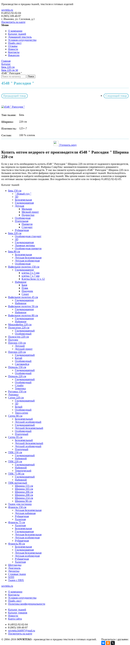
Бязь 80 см (14, 251)
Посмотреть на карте (13, 22)
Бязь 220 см (14, 233)
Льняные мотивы (25, 245)
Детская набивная (25, 513)
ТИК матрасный (17, 482)
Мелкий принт (30, 211)
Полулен (13, 339)
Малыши (27, 208)
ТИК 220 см (15, 461)
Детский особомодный (28, 421)
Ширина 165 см (24, 488)
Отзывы (12, 46)
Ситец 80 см (15, 415)
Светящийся (22, 364)
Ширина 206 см (24, 491)
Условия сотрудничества (22, 40)
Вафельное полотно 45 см (23, 297)
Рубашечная (22, 230)
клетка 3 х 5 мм (30, 272)
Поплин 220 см (17, 351)
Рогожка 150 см (17, 391)
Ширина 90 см (23, 501)
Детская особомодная (27, 260)
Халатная (20, 519)
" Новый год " (23, 193)
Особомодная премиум (28, 248)
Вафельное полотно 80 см (23, 315)
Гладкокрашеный (25, 330)
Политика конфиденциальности (26, 603)
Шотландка (14, 565)
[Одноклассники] (108, 643)
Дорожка (13, 394)
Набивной (21, 458)
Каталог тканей (17, 33)
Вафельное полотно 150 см (23, 266)
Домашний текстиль (20, 37)
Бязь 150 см (14, 190)
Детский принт (23, 348)
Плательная (21, 221)
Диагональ (14, 568)
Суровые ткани (17, 574)
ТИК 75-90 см (16, 473)
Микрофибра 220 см (19, 324)
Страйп (19, 385)
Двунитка (13, 571)
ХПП (11, 577)
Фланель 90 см (16, 543)
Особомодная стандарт (28, 236)
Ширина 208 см (24, 495)
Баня (24, 285)
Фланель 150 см (17, 507)
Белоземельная (23, 199)
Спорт (25, 294)
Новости (13, 49)
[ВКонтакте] (103, 643)
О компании (15, 30)
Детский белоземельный (29, 428)
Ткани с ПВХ (16, 580)
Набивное (20, 281)
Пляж (25, 288)
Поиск (31, 76)
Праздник (27, 291)
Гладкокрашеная (24, 202)
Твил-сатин (21, 412)
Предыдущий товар (14, 95)
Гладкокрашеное (24, 269)
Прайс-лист (14, 43)
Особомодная (22, 218)
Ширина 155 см (24, 485)
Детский (20, 345)
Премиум (27, 224)
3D (16, 196)
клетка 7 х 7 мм (30, 275)
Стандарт (27, 227)
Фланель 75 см (16, 522)
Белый (18, 406)
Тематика (20, 388)
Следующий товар (116, 95)
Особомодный (23, 333)
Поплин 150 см (17, 342)
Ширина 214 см (24, 498)
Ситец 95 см (15, 437)
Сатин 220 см (16, 397)
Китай (18, 358)
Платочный (21, 434)
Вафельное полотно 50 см (23, 306)
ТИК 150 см (15, 452)
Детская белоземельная (28, 257)
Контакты (13, 52)
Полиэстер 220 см (18, 336)
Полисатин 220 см (18, 327)
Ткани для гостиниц (20, 504)
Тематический (23, 470)
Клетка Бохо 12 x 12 (33, 278)
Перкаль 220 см (17, 376)
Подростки (28, 215)
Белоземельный (24, 418)
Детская (19, 205)
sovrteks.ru (7, 9)
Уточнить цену (68, 145)
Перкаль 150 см (17, 367)
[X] (113, 643)
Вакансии (13, 55)
